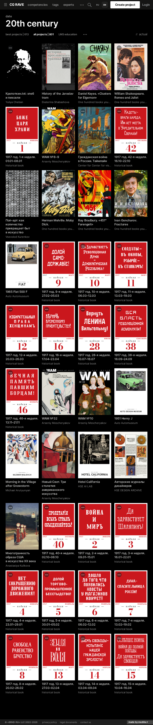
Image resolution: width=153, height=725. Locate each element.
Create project (125, 5)
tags (55, 5)
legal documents (68, 722)
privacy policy (49, 722)
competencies (37, 5)
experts (68, 5)
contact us (85, 722)
